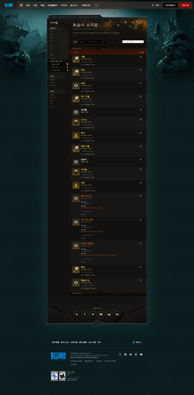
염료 (51, 100)
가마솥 (84, 169)
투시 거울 (85, 96)
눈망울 (84, 110)
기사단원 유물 (55, 70)
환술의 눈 (85, 280)
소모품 (52, 94)
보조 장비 (52, 58)
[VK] (117, 314)
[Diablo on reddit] (109, 314)
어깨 (51, 34)
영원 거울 (85, 146)
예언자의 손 (86, 196)
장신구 (52, 55)
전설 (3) (103, 42)
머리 (51, 31)
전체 (75, 42)
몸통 (51, 37)
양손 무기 (52, 82)
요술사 (88, 29)
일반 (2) (82, 42)
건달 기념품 (55, 67)
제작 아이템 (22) (92, 42)
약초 (83, 183)
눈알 (83, 83)
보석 (51, 103)
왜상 (83, 267)
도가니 (84, 120)
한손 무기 (52, 79)
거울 (83, 57)
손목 (51, 40)
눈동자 (84, 159)
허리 (51, 46)
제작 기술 (52, 97)
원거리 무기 (53, 85)
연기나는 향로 (87, 220)
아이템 (54, 22)
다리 (51, 49)
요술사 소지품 (55, 64)
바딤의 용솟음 (87, 243)
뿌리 (83, 133)
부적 (83, 70)
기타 (51, 106)
